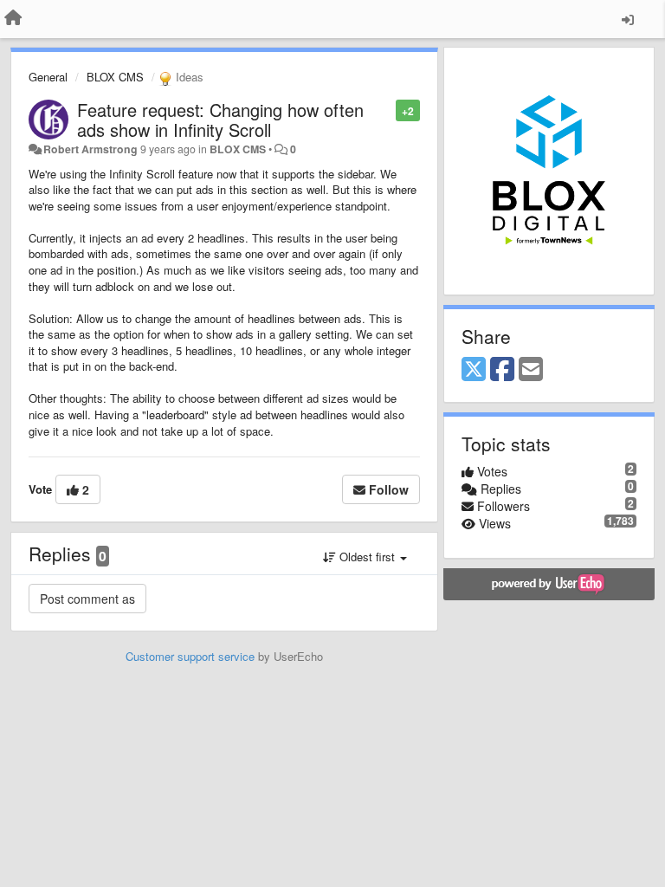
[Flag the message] (386, 109)
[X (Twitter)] (474, 370)
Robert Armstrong (90, 149)
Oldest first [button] (367, 556)
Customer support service (190, 656)
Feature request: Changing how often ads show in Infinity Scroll (220, 119)
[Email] (531, 370)
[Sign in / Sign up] (627, 19)
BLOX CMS (115, 76)
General (48, 76)
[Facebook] (502, 370)
